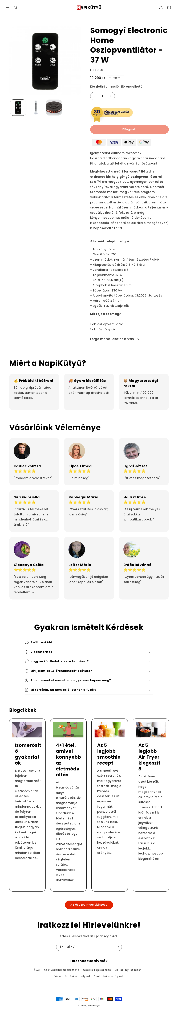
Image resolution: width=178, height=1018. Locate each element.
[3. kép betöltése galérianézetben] (54, 108)
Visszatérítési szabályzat (72, 976)
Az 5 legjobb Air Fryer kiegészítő (149, 757)
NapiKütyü (94, 1005)
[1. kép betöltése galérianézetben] (18, 108)
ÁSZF (37, 970)
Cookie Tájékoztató (97, 970)
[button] (8, 7)
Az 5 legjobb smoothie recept (108, 754)
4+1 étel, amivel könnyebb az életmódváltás (68, 760)
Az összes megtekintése (88, 905)
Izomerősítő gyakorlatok (28, 754)
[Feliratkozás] (118, 947)
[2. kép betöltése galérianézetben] (36, 108)
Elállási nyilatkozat (128, 970)
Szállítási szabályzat (108, 976)
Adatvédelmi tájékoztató (62, 970)
